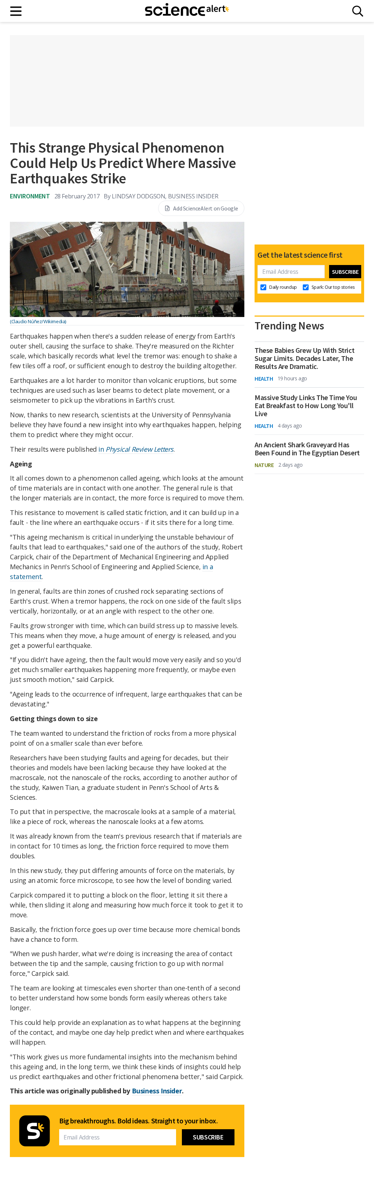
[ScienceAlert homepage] (187, 11)
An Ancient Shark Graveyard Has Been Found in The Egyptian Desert (307, 449)
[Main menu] (16, 11)
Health (264, 378)
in (135, 449)
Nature (264, 465)
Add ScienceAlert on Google (205, 208)
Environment (30, 196)
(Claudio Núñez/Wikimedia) (38, 321)
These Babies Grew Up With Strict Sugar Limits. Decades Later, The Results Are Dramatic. (304, 358)
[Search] (357, 11)
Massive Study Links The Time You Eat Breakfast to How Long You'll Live (306, 405)
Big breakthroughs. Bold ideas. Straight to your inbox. (138, 1121)
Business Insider (157, 1090)
